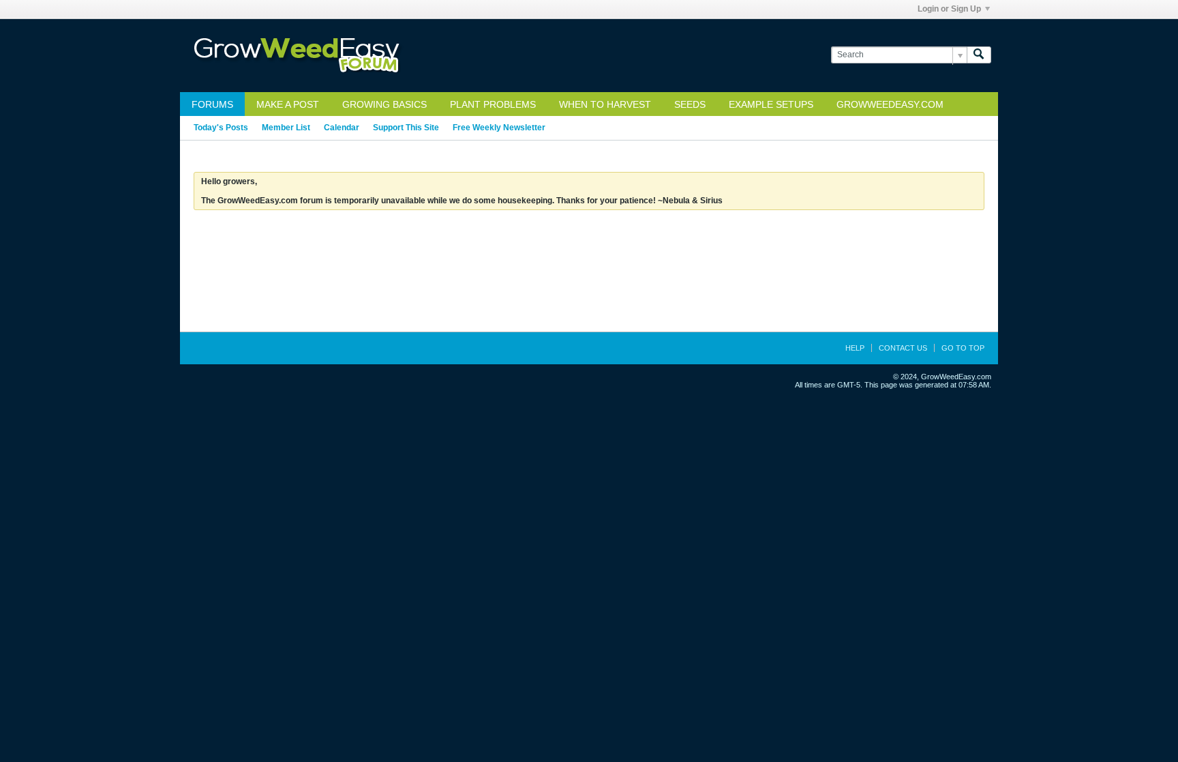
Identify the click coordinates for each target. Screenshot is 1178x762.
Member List (286, 127)
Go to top (962, 348)
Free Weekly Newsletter (499, 127)
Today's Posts (221, 127)
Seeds (690, 104)
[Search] (979, 54)
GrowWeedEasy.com (889, 104)
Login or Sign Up (949, 9)
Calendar (341, 127)
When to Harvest (605, 104)
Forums (212, 104)
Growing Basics (384, 104)
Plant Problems (493, 104)
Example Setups (771, 104)
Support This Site (406, 127)
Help (854, 348)
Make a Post (287, 104)
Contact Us (903, 348)
